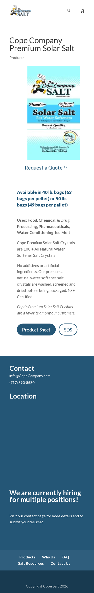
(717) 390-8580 (21, 382)
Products (17, 57)
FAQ (65, 557)
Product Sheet (36, 329)
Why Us (48, 557)
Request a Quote (44, 168)
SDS (68, 329)
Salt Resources (31, 563)
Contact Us (60, 563)
